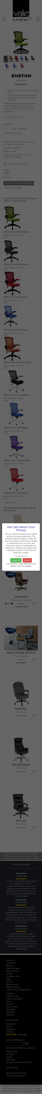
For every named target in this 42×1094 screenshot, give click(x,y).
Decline (27, 560)
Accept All (16, 560)
